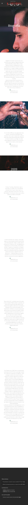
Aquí (20, 497)
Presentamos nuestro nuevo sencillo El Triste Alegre (14, 481)
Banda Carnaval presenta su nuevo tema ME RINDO (14, 484)
